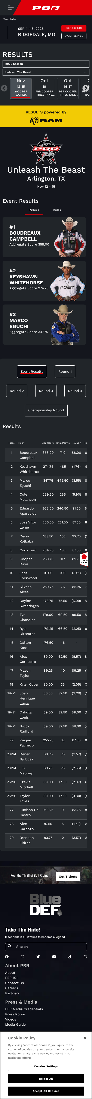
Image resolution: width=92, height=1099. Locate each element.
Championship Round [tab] (46, 410)
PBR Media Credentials (24, 1009)
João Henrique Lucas (27, 698)
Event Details (74, 36)
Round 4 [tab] (75, 391)
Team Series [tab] (9, 19)
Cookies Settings (46, 1066)
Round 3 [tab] (46, 391)
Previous (4, 88)
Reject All (46, 1078)
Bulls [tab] (57, 210)
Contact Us (14, 983)
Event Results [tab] (32, 371)
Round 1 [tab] (65, 371)
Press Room (15, 1014)
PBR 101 (11, 978)
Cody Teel (28, 550)
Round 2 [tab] (17, 391)
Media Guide (15, 1024)
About (10, 973)
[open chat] (85, 559)
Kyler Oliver (29, 684)
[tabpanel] (46, 282)
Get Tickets (74, 28)
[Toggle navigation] (10, 7)
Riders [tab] (34, 210)
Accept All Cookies (46, 1091)
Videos (10, 1019)
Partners (12, 993)
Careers (11, 988)
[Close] (85, 1038)
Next (85, 88)
